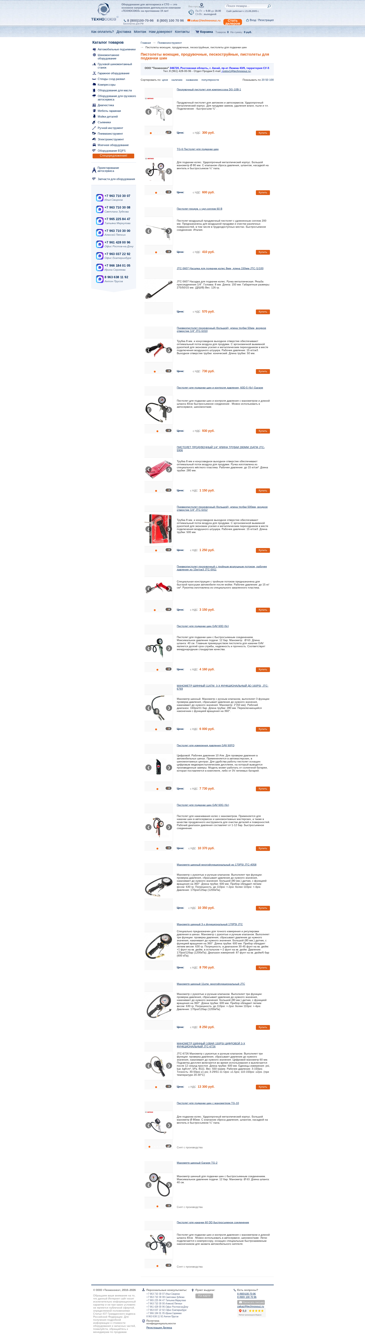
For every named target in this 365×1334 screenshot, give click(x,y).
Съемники (104, 122)
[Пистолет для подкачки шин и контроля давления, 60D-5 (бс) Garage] (158, 410)
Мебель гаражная (109, 110)
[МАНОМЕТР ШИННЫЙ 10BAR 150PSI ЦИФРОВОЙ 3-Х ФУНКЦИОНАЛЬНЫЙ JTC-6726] (158, 1065)
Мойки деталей (108, 116)
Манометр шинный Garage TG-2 (197, 1162)
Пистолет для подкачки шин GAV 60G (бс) (203, 804)
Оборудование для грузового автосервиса (117, 97)
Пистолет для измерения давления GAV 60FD (205, 745)
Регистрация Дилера (159, 1327)
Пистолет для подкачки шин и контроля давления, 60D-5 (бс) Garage (220, 387)
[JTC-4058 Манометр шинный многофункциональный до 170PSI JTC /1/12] (158, 887)
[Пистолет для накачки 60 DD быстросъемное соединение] (158, 1244)
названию (192, 79)
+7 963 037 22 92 (117, 254)
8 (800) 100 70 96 (170, 20)
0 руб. (248, 32)
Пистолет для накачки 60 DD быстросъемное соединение (213, 1222)
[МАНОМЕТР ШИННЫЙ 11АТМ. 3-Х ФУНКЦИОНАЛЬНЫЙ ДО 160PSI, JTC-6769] (158, 708)
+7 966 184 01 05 (117, 265)
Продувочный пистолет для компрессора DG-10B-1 (209, 89)
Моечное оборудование (113, 145)
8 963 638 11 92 (116, 277)
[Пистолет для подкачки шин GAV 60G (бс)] (158, 827)
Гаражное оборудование (113, 73)
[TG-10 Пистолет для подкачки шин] (158, 1125)
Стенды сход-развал (111, 79)
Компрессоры (107, 84)
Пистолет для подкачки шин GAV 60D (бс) (203, 626)
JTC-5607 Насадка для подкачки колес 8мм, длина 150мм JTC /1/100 (220, 268)
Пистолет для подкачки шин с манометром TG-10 (208, 1103)
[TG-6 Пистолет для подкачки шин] (158, 171)
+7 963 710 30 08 (117, 207)
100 (271, 79)
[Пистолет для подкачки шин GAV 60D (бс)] (158, 648)
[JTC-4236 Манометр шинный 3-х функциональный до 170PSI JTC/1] (158, 946)
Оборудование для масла (115, 90)
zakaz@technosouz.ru (250, 1306)
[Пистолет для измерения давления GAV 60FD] (158, 767)
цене (165, 79)
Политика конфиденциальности (161, 1322)
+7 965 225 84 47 (117, 219)
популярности (211, 79)
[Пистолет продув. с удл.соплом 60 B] (158, 231)
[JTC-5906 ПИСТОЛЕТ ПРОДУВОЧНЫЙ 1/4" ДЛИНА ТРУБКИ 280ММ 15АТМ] (158, 469)
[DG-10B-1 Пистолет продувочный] (158, 111)
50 (266, 79)
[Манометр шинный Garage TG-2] (158, 1185)
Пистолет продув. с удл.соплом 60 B (199, 208)
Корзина (206, 31)
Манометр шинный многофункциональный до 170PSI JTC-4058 (216, 864)
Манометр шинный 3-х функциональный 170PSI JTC (210, 924)
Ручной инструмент (110, 128)
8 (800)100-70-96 (140, 20)
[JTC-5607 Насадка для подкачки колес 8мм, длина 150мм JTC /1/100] (158, 290)
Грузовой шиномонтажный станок (115, 65)
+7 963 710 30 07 (117, 196)
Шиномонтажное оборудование (108, 56)
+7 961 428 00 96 (117, 242)
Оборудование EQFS (112, 150)
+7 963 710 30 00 (117, 231)
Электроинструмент (111, 139)
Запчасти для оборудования (116, 179)
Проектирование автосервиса (108, 169)
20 (263, 79)
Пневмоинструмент (110, 133)
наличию (177, 79)
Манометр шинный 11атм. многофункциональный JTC (211, 983)
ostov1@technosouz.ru (237, 71)
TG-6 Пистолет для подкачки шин (198, 149)
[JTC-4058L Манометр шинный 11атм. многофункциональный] (158, 1006)
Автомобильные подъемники (117, 49)
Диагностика (106, 105)
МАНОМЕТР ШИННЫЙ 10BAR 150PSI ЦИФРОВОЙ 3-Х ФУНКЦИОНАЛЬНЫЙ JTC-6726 (211, 1045)
